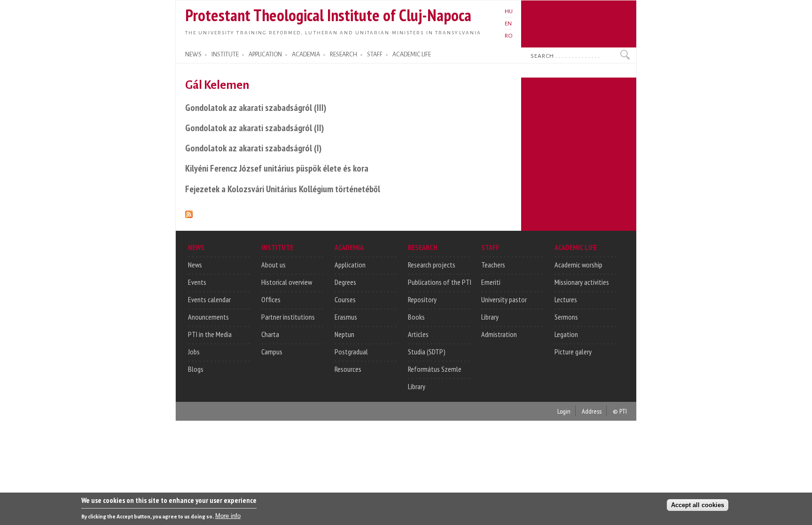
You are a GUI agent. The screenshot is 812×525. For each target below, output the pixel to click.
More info (228, 515)
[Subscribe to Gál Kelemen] (189, 213)
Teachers (493, 264)
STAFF (375, 54)
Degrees (345, 282)
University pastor (504, 299)
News (195, 264)
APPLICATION (265, 54)
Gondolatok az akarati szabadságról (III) (255, 107)
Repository (422, 299)
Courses (345, 299)
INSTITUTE (225, 54)
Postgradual (351, 351)
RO (509, 35)
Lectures (565, 299)
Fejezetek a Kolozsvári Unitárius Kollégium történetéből (282, 189)
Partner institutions (288, 316)
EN (508, 23)
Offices (271, 299)
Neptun (344, 334)
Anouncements (208, 316)
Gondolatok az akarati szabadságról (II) (254, 127)
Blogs (195, 369)
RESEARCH (343, 54)
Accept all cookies (697, 504)
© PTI (620, 411)
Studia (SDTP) (426, 351)
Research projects (431, 264)
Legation (566, 334)
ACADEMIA (306, 54)
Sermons (566, 316)
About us (273, 264)
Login (563, 411)
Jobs (194, 351)
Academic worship (578, 264)
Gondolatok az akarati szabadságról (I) (253, 148)
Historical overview (286, 282)
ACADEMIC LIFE (411, 54)
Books (416, 316)
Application (350, 264)
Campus (271, 351)
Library (416, 386)
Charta (270, 334)
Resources (348, 369)
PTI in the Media (210, 334)
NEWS (193, 54)
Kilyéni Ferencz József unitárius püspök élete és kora (276, 168)
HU (509, 11)
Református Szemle (434, 369)
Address (591, 411)
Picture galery (573, 351)
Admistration (499, 334)
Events (197, 282)
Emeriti (490, 282)
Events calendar (209, 299)
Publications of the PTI (439, 282)
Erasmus (346, 316)
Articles (418, 334)
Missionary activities (581, 282)
